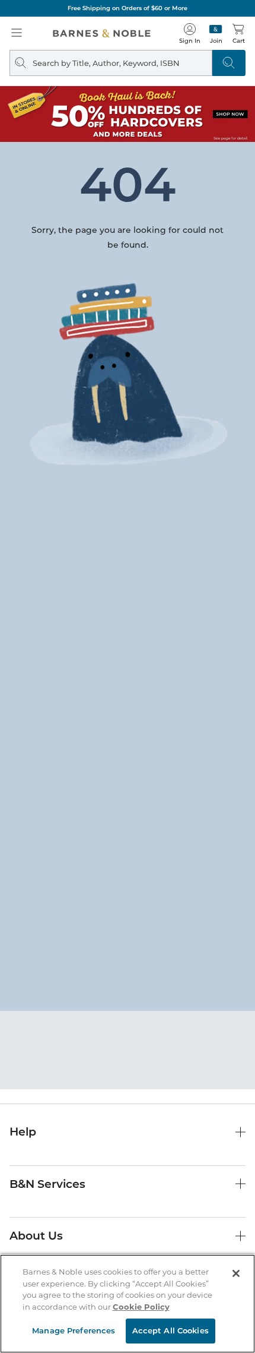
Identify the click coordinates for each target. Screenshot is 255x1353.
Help (22, 1132)
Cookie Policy (141, 1306)
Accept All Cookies (170, 1330)
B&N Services (47, 1184)
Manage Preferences (73, 1330)
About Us (36, 1236)
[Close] (236, 1273)
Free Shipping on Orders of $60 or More (127, 8)
